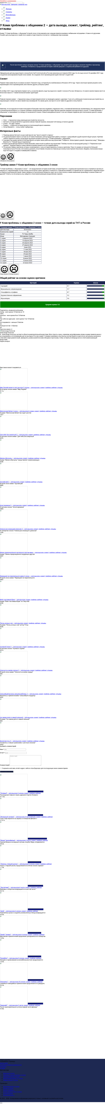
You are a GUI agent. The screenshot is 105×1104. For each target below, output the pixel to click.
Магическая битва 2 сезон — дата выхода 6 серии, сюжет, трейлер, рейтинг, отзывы (28, 411)
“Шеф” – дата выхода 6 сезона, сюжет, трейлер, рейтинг (19, 911)
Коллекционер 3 (8, 1095)
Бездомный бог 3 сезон (11, 1086)
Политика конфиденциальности (11, 1065)
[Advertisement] (52, 48)
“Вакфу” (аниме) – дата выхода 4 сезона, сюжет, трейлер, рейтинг (22, 934)
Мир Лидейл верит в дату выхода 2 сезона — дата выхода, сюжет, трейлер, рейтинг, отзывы (31, 387)
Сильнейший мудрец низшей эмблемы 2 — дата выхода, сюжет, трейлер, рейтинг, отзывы (30, 694)
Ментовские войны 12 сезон (13, 1078)
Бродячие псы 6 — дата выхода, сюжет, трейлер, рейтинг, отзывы (22, 741)
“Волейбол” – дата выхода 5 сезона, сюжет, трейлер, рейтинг (20, 958)
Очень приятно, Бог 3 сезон (12, 1092)
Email (2, 753)
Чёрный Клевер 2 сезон (11, 1077)
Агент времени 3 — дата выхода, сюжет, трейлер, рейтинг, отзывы (22, 505)
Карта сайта (4, 1063)
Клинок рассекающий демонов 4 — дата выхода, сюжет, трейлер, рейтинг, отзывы (28, 529)
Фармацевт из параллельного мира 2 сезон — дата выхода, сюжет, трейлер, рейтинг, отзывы (31, 576)
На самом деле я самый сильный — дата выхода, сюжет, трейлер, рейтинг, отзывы (28, 717)
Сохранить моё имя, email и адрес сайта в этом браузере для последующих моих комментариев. (35, 768)
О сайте (2, 1068)
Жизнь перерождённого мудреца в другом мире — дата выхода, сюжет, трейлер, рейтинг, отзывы (33, 552)
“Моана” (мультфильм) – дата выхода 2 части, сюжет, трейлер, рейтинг (24, 840)
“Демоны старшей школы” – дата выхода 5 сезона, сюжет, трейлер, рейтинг (26, 864)
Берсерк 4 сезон (9, 1073)
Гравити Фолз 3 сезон (10, 1080)
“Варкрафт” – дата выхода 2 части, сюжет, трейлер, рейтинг (20, 1005)
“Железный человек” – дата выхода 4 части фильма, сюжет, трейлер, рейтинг (26, 817)
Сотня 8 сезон (8, 1093)
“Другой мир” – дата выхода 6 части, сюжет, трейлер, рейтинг (21, 887)
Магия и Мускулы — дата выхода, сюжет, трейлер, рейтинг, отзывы (22, 458)
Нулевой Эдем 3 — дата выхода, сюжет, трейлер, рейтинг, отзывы (22, 647)
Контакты (3, 1066)
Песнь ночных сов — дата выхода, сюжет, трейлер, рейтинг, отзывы (23, 623)
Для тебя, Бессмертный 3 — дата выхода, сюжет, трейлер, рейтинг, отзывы (25, 435)
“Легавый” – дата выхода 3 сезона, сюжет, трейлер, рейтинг (20, 793)
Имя (2, 749)
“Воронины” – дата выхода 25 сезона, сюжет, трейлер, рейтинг (21, 982)
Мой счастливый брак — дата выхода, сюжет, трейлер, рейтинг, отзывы (24, 599)
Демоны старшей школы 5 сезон (14, 1075)
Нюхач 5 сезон (8, 1088)
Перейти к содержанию (8, 1)
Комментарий (4, 765)
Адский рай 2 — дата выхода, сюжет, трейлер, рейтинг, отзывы (21, 482)
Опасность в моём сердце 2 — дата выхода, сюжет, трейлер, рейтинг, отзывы (26, 670)
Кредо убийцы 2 (8, 1090)
